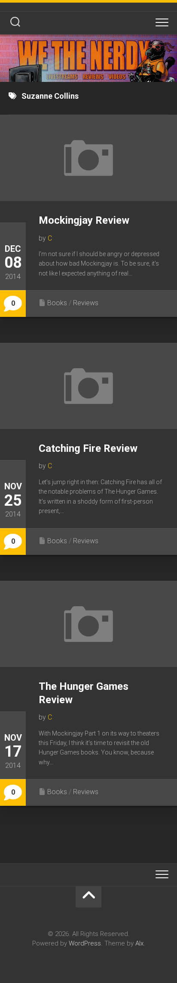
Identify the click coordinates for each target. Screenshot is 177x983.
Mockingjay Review (84, 220)
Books (57, 303)
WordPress (85, 943)
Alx (139, 943)
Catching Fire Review (88, 448)
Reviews (85, 303)
